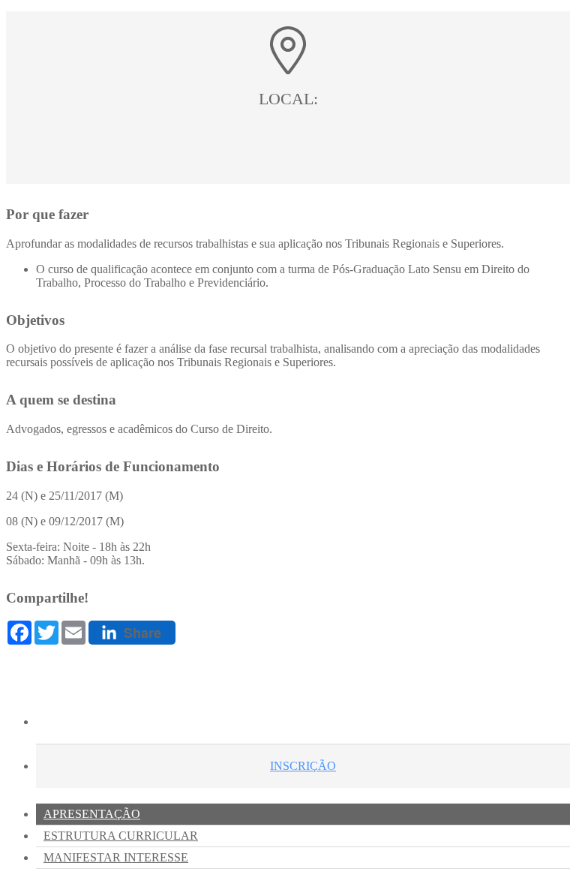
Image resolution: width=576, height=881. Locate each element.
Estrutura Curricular (121, 835)
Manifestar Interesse (116, 857)
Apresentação (92, 813)
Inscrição (303, 765)
